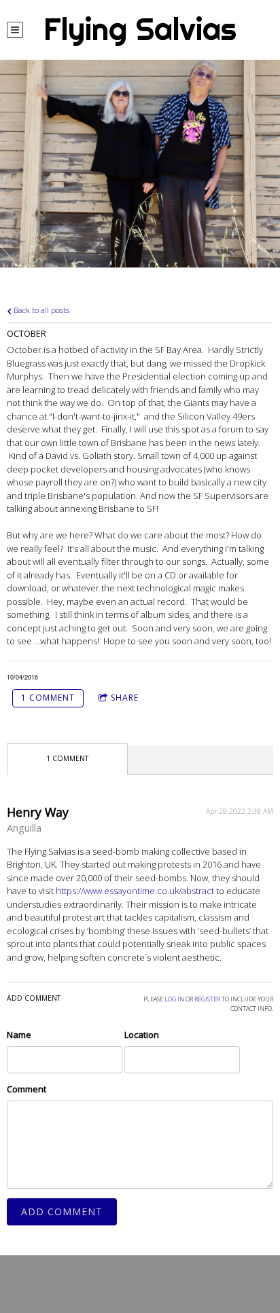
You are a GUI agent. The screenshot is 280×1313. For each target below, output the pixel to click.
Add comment (62, 1211)
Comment (26, 1089)
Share (125, 697)
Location (141, 1035)
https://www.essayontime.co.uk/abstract (135, 891)
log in (174, 999)
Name (19, 1035)
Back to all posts (40, 309)
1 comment (48, 697)
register (207, 999)
